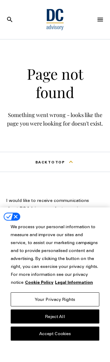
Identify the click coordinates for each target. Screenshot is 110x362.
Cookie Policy (39, 282)
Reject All (54, 316)
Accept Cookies (55, 333)
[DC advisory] (55, 19)
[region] (55, 284)
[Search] (9, 19)
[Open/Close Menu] (100, 19)
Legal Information (74, 282)
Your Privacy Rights (55, 299)
